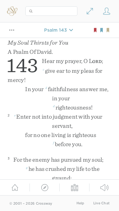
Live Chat (101, 203)
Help (80, 203)
